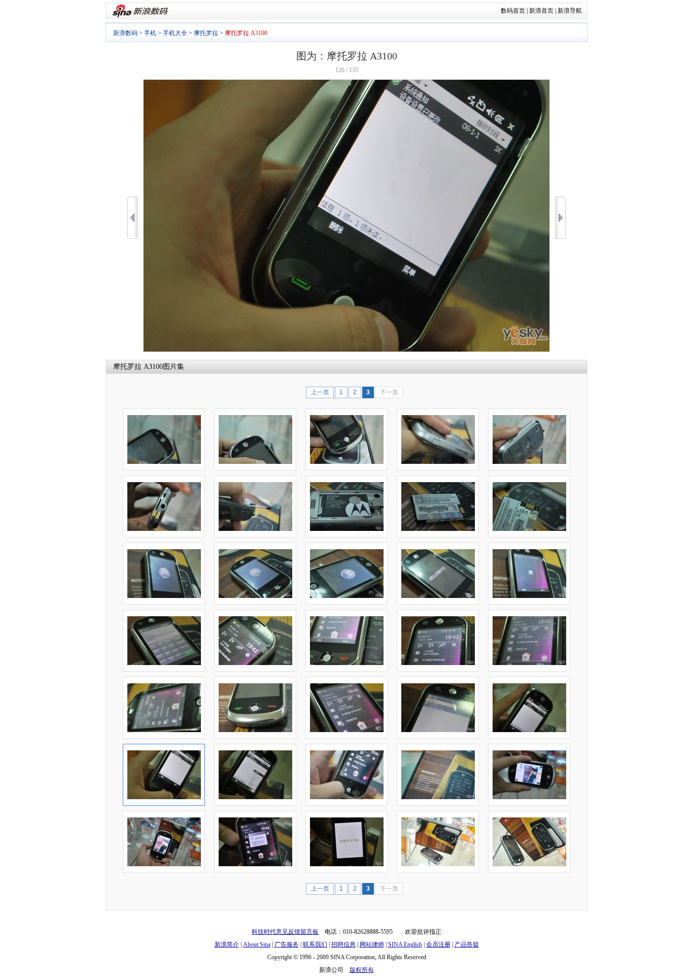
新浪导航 (570, 10)
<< (132, 218)
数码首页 (513, 10)
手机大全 (175, 33)
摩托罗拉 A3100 (138, 366)
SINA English (405, 944)
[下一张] (560, 218)
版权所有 (362, 969)
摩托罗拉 (206, 33)
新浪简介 (227, 944)
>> (560, 218)
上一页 (320, 392)
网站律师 (372, 944)
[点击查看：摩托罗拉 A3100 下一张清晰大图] (346, 350)
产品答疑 (467, 944)
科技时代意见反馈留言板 (285, 931)
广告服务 (286, 944)
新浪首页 (541, 10)
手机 (150, 33)
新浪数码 (125, 33)
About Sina (256, 944)
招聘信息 (343, 944)
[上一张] (132, 218)
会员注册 (438, 944)
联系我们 (315, 944)
